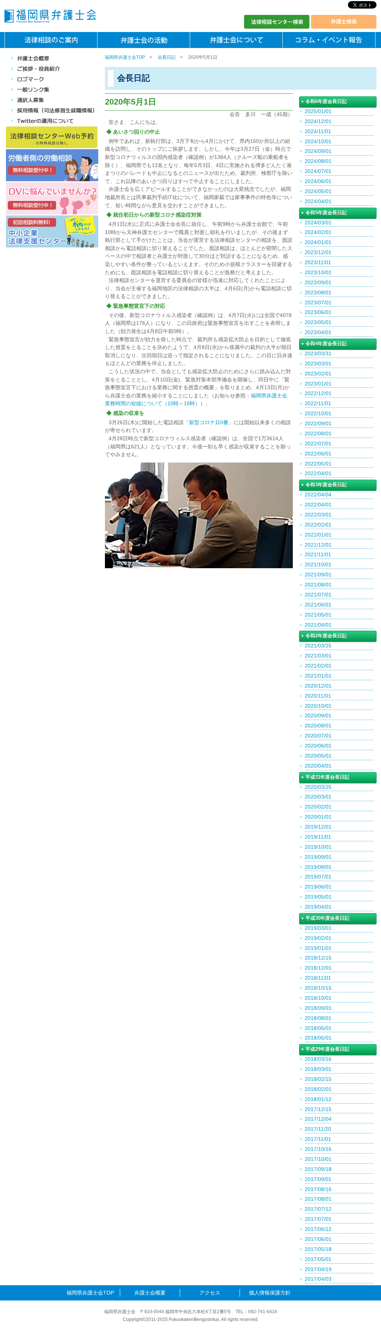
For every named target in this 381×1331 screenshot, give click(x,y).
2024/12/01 (318, 121)
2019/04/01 (318, 907)
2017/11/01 (318, 1139)
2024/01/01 (318, 242)
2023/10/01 (318, 272)
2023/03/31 (318, 353)
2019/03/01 (318, 928)
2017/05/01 (318, 1259)
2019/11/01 (318, 837)
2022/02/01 (318, 525)
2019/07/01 (318, 877)
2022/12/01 (318, 393)
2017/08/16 (318, 1189)
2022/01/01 (318, 535)
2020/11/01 (318, 696)
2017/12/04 (318, 1119)
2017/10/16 (318, 1149)
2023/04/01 (318, 332)
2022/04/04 (318, 494)
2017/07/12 (318, 1209)
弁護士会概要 (150, 1293)
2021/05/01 (318, 615)
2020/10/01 (318, 706)
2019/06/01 (318, 887)
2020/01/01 (318, 817)
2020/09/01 (318, 716)
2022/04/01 (318, 473)
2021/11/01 (318, 554)
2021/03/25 (318, 646)
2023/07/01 (318, 302)
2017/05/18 (318, 1249)
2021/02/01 (318, 666)
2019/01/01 (318, 948)
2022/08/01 (318, 433)
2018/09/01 (318, 1008)
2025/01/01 (318, 111)
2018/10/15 (318, 988)
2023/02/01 (318, 374)
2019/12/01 (318, 827)
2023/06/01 (318, 312)
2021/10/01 (318, 564)
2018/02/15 (318, 1079)
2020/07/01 (318, 736)
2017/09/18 (318, 1169)
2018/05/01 (318, 1038)
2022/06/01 (318, 454)
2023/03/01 (318, 364)
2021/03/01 (318, 656)
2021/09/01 (318, 574)
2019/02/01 (318, 938)
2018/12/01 (318, 968)
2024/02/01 (318, 232)
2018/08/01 (318, 1018)
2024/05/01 (318, 191)
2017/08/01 (318, 1199)
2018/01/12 (318, 1099)
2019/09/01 (318, 857)
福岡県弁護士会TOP (125, 57)
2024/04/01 (318, 201)
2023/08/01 (318, 292)
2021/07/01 (318, 595)
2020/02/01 (318, 807)
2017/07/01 (318, 1219)
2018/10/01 (318, 998)
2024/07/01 (318, 171)
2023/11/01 (318, 262)
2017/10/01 (318, 1159)
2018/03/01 (318, 1069)
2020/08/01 (318, 726)
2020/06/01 (318, 746)
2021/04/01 (318, 625)
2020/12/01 (318, 686)
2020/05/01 (318, 756)
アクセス (209, 1293)
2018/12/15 (318, 958)
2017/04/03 (318, 1279)
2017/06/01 (318, 1239)
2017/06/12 (318, 1229)
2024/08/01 (318, 161)
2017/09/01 (318, 1179)
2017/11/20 (318, 1129)
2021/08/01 (318, 585)
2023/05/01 (318, 322)
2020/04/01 (318, 766)
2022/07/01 (318, 444)
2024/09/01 (318, 151)
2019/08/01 (318, 867)
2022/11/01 (318, 403)
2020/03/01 (318, 797)
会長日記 (167, 57)
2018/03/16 (318, 1059)
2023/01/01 (318, 384)
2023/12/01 (318, 252)
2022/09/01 (318, 423)
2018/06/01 (318, 1028)
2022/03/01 (318, 515)
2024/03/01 (318, 222)
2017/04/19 (318, 1269)
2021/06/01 (318, 605)
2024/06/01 (318, 181)
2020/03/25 (318, 787)
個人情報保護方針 (270, 1293)
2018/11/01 (318, 978)
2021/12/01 (318, 545)
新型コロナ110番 (208, 422)
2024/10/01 (318, 141)
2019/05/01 (318, 897)
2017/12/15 (318, 1109)
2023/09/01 (318, 282)
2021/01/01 (318, 676)
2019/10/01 (318, 847)
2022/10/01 (318, 413)
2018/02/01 (318, 1089)
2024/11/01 (318, 131)
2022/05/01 (318, 464)
